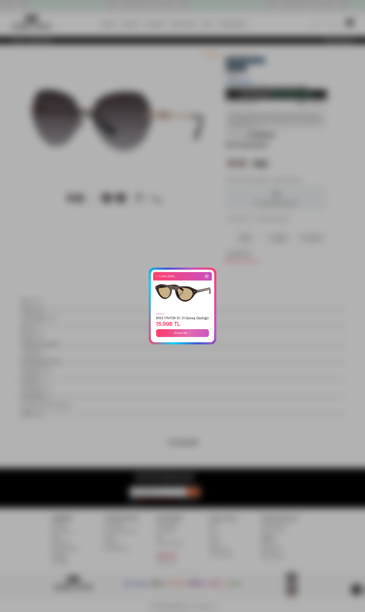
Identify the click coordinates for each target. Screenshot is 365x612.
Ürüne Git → (182, 333)
